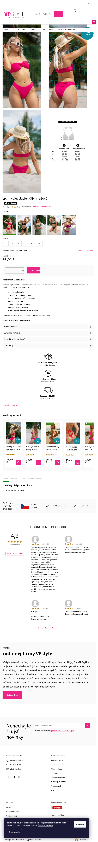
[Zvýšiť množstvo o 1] (23, 269)
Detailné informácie (10, 405)
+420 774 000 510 (16, 760)
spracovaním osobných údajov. (62, 731)
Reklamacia (55, 773)
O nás (8, 807)
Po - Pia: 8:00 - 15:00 (13, 765)
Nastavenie (14, 832)
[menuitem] (6, 30)
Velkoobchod (56, 786)
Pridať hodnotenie (15, 554)
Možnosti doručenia (86, 250)
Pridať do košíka (34, 270)
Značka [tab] (22, 478)
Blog (52, 790)
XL (32, 243)
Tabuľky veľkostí (57, 765)
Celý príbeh (12, 695)
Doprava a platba (57, 760)
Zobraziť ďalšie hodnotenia (48, 628)
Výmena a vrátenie (58, 777)
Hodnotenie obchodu (14, 812)
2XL (39, 243)
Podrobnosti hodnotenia (41, 207)
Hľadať (58, 14)
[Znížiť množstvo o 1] (23, 271)
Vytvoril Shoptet (86, 839)
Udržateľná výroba (13, 816)
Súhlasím (80, 824)
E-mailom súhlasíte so (54, 731)
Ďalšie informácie (45, 825)
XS (6, 243)
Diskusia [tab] (14, 478)
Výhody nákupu (56, 769)
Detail (18, 462)
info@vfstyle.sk (16, 769)
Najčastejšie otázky (58, 782)
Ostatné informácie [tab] (35, 478)
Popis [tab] (6, 478)
